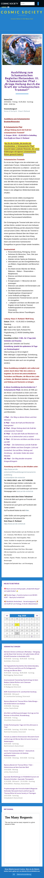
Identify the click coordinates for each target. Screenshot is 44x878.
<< (7, 615)
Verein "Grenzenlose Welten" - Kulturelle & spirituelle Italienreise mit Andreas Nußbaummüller (19, 753)
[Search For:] (29, 3)
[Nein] (41, 872)
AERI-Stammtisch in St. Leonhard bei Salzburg (20, 692)
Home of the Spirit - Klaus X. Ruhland (17, 111)
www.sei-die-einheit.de (25, 491)
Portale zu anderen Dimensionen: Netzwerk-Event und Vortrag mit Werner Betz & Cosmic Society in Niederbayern (21, 739)
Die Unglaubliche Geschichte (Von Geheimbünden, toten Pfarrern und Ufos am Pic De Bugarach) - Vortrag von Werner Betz (21, 668)
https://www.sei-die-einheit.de (14, 524)
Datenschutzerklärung (24, 874)
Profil (10, 138)
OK (14, 874)
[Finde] (38, 3)
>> (37, 615)
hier (27, 510)
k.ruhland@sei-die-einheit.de (14, 477)
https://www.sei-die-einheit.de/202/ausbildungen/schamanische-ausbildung (20, 472)
